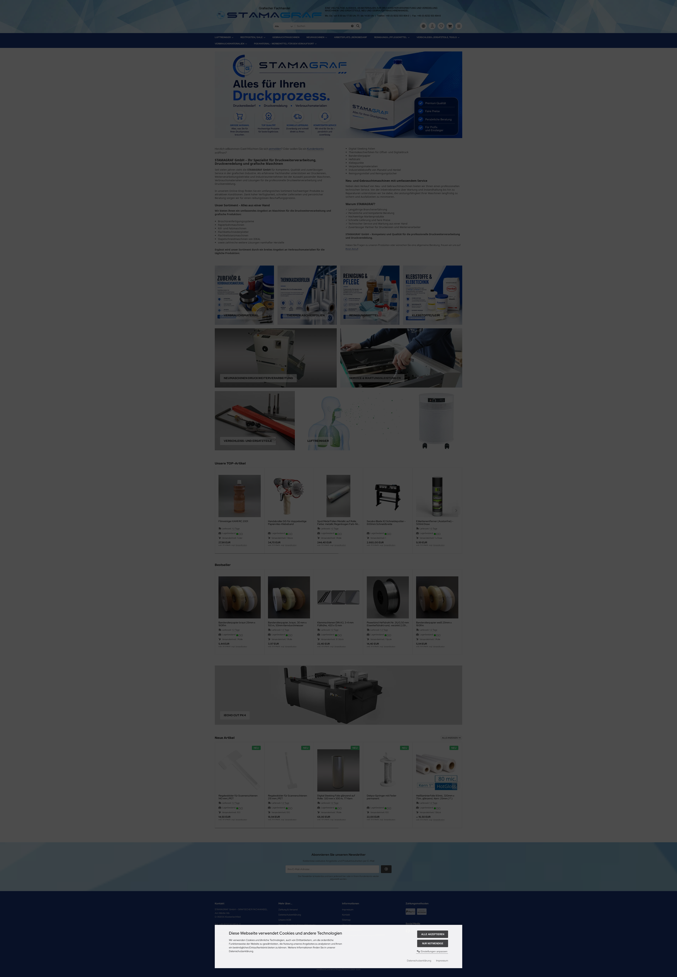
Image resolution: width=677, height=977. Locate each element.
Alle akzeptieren (432, 934)
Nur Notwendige (432, 943)
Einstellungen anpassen (433, 951)
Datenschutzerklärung (419, 960)
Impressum (442, 960)
